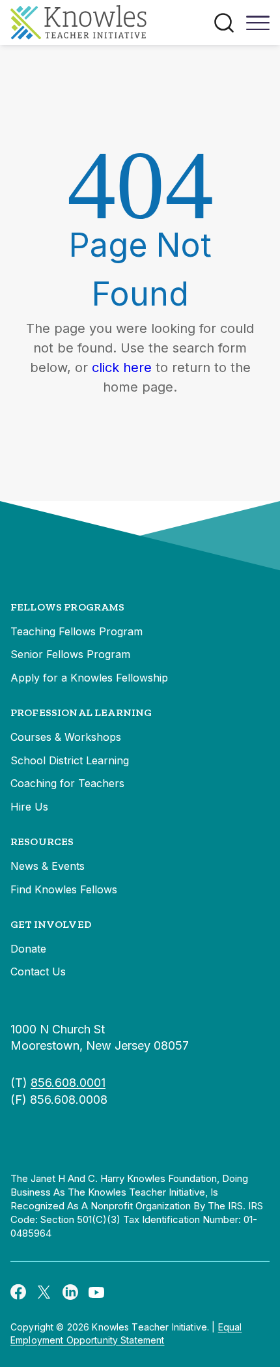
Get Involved (50, 924)
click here (122, 367)
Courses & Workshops (65, 736)
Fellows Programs (67, 607)
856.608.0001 (68, 1082)
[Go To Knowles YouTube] (96, 1291)
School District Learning (69, 760)
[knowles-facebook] (18, 1291)
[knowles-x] (44, 1291)
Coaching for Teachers (67, 783)
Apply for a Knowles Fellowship (89, 677)
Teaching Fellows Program (76, 631)
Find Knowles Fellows (63, 889)
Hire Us (29, 806)
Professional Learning (81, 712)
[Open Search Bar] (224, 23)
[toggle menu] (258, 27)
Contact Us (38, 971)
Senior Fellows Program (70, 654)
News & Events (47, 865)
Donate (28, 948)
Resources (42, 841)
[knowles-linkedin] (70, 1291)
